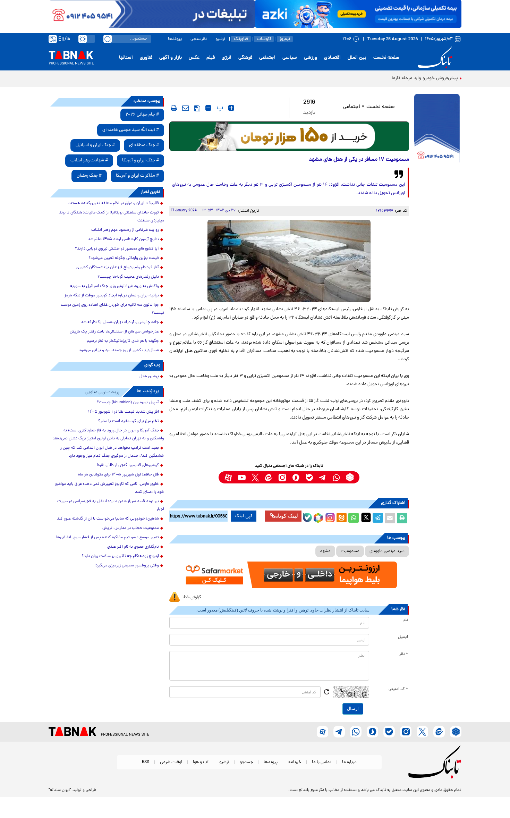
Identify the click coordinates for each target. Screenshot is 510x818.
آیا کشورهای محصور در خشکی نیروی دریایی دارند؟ (117, 249)
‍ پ (219, 107)
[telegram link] (322, 477)
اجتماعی (267, 57)
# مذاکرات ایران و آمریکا (137, 175)
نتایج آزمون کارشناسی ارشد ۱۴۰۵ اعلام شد (123, 239)
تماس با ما (321, 762)
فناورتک (241, 39)
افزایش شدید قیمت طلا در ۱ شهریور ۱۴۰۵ (123, 412)
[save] (197, 108)
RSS (145, 762)
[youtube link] (241, 477)
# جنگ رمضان (89, 175)
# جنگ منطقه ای (144, 145)
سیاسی (289, 57)
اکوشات (264, 39)
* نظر (403, 654)
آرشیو (220, 39)
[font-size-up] (231, 108)
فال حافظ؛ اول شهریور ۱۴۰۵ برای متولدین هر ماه (118, 475)
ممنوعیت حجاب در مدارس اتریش (130, 528)
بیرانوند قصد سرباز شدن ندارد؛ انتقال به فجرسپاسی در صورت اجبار (110, 505)
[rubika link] (350, 477)
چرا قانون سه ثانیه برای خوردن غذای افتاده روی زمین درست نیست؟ (112, 309)
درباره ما (349, 762)
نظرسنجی (198, 39)
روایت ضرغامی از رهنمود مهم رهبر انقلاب (125, 230)
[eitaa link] (268, 477)
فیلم (210, 57)
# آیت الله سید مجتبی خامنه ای (130, 130)
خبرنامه (294, 762)
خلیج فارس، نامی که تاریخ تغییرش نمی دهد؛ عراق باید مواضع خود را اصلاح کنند (109, 488)
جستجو (246, 762)
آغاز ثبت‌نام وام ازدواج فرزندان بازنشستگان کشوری (117, 267)
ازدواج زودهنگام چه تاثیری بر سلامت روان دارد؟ (120, 556)
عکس (194, 57)
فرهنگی (245, 57)
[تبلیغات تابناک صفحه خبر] (437, 129)
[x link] (255, 477)
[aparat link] (228, 477)
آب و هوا (201, 762)
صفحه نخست (386, 57)
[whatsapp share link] (353, 518)
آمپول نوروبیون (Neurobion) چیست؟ (128, 402)
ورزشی (310, 57)
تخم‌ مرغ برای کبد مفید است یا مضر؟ (128, 421)
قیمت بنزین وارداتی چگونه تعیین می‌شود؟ (123, 258)
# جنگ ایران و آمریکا (140, 160)
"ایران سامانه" (60, 790)
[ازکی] (358, 14)
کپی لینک (244, 516)
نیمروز (285, 39)
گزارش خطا (191, 597)
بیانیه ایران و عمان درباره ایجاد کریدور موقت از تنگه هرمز (112, 296)
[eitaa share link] (341, 518)
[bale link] (309, 477)
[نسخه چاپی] (402, 518)
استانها (126, 57)
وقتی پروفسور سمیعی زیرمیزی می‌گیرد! (126, 566)
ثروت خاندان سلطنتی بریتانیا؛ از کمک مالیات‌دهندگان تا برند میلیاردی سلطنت (111, 217)
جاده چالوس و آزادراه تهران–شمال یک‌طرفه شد (120, 322)
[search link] (107, 39)
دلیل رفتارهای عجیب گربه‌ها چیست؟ (128, 277)
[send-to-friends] (185, 108)
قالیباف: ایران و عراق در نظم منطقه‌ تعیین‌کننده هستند (113, 203)
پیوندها (175, 39)
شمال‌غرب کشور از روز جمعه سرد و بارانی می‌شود (119, 350)
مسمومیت (350, 551)
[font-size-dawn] (208, 108)
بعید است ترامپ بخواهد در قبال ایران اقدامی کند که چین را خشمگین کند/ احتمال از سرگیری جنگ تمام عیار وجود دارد (111, 452)
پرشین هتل (149, 376)
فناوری (146, 57)
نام (405, 620)
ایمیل (403, 637)
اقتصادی (332, 57)
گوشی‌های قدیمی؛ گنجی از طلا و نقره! (128, 465)
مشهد (325, 551)
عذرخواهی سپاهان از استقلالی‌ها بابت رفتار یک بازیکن (114, 332)
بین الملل (357, 57)
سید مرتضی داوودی (387, 551)
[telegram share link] (378, 518)
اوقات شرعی (171, 762)
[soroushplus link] (295, 477)
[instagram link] (282, 477)
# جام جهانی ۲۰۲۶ (142, 114)
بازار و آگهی (170, 57)
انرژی (226, 57)
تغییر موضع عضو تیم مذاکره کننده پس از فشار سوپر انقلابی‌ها (107, 537)
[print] (174, 108)
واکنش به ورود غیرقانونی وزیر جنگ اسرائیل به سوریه (114, 286)
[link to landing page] (436, 58)
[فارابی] (289, 136)
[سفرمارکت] (289, 575)
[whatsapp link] (336, 477)
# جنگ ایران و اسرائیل (95, 145)
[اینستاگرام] (329, 517)
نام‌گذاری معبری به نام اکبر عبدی (133, 547)
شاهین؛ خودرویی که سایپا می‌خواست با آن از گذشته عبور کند (108, 519)
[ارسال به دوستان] (390, 518)
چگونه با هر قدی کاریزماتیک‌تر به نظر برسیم (123, 341)
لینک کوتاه (286, 516)
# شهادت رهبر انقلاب (89, 160)
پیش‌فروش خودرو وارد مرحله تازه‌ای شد (419, 78)
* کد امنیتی (398, 689)
